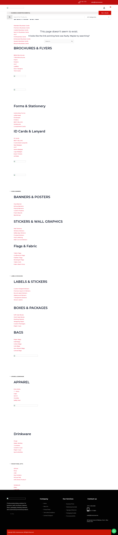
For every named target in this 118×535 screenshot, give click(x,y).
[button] (114, 531)
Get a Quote (105, 13)
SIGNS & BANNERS (16, 191)
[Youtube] (13, 513)
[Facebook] (12, 513)
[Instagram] (10, 513)
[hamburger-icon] (66, 12)
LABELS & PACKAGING (17, 276)
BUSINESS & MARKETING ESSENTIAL (20, 13)
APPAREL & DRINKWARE (17, 376)
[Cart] (109, 7)
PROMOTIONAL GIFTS (17, 463)
